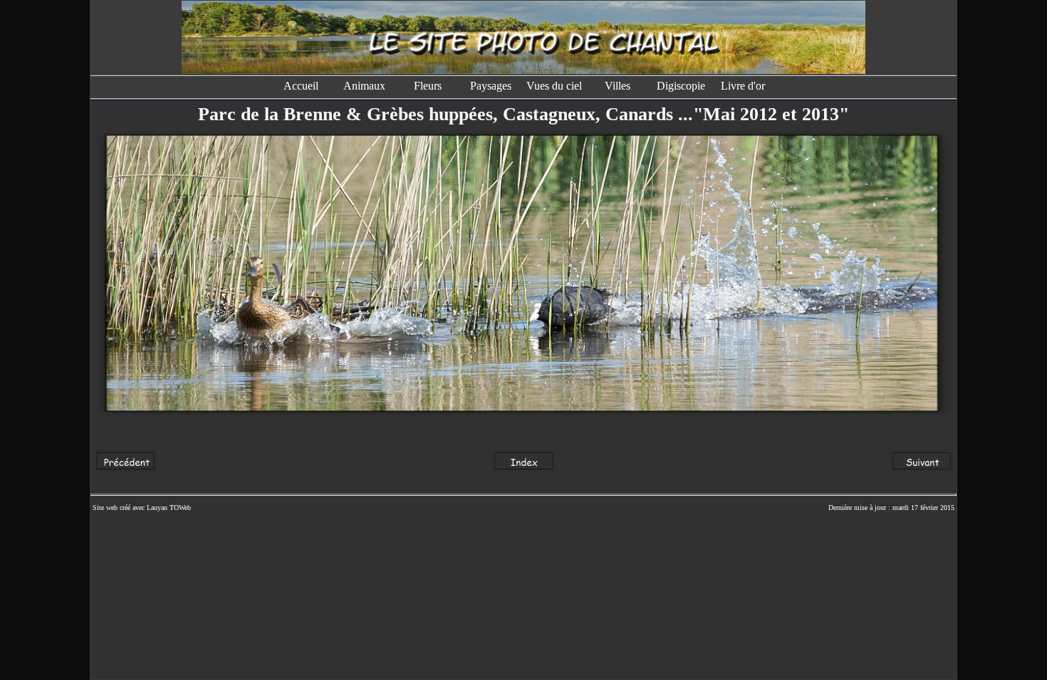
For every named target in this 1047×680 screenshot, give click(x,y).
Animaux (364, 86)
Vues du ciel (554, 86)
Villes (617, 86)
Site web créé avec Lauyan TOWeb (142, 507)
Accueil (300, 86)
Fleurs (428, 86)
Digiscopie (681, 86)
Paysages (490, 86)
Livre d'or (744, 86)
